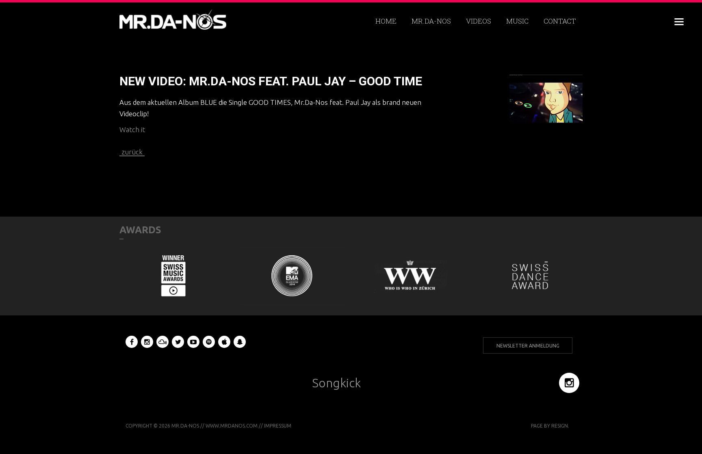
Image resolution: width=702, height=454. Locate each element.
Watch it (132, 129)
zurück (132, 152)
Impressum (277, 425)
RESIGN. (560, 425)
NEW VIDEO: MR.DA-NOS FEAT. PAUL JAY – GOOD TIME (270, 81)
